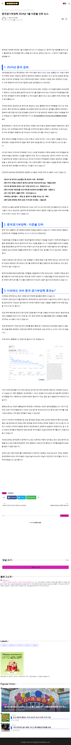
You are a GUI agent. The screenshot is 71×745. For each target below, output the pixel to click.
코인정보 (27, 645)
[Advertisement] (35, 35)
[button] (64, 3)
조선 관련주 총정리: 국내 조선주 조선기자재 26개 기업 (32, 717)
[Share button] (38, 497)
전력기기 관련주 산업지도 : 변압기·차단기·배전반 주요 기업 (20, 582)
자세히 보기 (64, 515)
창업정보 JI (6, 580)
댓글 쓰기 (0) (36, 567)
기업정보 (4, 645)
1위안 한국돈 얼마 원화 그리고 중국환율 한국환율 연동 (32, 727)
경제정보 (6, 10)
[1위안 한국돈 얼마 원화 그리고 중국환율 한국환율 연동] (5, 727)
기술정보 (34, 645)
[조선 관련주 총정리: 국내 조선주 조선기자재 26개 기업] (5, 718)
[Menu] (2, 3)
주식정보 (19, 645)
